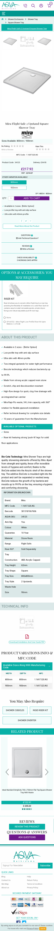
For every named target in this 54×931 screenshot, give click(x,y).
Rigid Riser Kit (40, 710)
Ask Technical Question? (28, 238)
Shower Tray (33, 19)
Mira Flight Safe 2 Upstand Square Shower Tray (27, 29)
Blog (3, 877)
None (8, 317)
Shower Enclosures (15, 19)
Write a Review (7, 150)
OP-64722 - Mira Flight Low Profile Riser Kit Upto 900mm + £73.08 (26, 323)
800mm (14, 182)
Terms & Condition (34, 884)
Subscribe (45, 865)
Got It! (43, 929)
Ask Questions (27, 837)
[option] (10, 41)
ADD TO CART (32, 198)
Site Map (5, 884)
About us (5, 887)
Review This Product (27, 826)
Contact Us (6, 880)
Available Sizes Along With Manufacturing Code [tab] (24, 666)
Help (29, 877)
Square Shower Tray (16, 23)
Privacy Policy (32, 887)
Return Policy (32, 880)
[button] (7, 772)
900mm (14, 188)
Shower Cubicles (15, 710)
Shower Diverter (27, 720)
